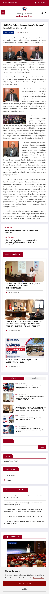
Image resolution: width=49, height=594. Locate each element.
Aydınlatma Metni (38, 578)
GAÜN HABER (11, 475)
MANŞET (9, 480)
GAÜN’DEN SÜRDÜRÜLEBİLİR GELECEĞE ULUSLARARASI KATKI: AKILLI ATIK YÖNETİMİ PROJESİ (29, 430)
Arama (8, 441)
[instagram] (41, 3)
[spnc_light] (46, 13)
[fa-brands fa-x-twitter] (38, 3)
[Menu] (3, 12)
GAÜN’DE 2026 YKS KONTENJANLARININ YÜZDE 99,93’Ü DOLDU (28, 418)
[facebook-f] (35, 3)
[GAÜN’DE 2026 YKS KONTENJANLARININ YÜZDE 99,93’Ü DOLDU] (24, 348)
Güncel (14, 378)
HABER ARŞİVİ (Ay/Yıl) (11, 461)
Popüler (35, 378)
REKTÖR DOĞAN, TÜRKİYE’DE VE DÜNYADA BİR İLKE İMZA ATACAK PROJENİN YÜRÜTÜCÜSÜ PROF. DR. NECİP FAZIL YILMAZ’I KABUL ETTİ (30, 409)
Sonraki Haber (9, 237)
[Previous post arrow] (43, 230)
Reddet (24, 589)
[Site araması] (42, 12)
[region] (24, 580)
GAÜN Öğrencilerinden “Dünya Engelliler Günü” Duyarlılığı (22, 232)
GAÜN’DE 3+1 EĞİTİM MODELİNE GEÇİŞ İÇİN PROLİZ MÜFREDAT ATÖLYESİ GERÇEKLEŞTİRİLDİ (29, 398)
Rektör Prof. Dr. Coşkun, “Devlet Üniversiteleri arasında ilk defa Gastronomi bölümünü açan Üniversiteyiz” (20, 242)
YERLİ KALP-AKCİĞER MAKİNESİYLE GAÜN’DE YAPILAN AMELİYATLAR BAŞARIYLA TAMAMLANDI (29, 387)
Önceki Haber (9, 227)
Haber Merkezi (24, 16)
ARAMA (42, 447)
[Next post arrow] (43, 242)
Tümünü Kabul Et (24, 583)
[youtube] (44, 3)
